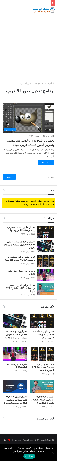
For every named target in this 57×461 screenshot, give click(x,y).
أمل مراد (49, 136)
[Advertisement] (28, 46)
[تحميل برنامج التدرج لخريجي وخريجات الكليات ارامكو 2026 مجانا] (45, 289)
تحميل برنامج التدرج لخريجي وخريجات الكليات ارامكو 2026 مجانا (20, 288)
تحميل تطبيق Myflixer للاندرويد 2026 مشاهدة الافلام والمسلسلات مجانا (15, 399)
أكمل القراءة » (46, 162)
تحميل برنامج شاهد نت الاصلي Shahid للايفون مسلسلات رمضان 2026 (19, 244)
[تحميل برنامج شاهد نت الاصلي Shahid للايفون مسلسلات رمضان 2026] (45, 246)
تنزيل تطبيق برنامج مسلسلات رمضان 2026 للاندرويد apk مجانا (43, 367)
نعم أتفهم (29, 456)
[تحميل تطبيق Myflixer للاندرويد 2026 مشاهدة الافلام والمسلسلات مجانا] (15, 386)
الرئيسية (49, 83)
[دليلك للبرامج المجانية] (43, 10)
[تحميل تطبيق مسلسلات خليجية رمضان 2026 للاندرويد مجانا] (45, 232)
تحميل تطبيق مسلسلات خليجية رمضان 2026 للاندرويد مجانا (43, 334)
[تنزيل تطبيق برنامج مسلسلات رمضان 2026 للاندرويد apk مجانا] (45, 261)
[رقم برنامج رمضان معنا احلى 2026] (45, 275)
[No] (53, 452)
